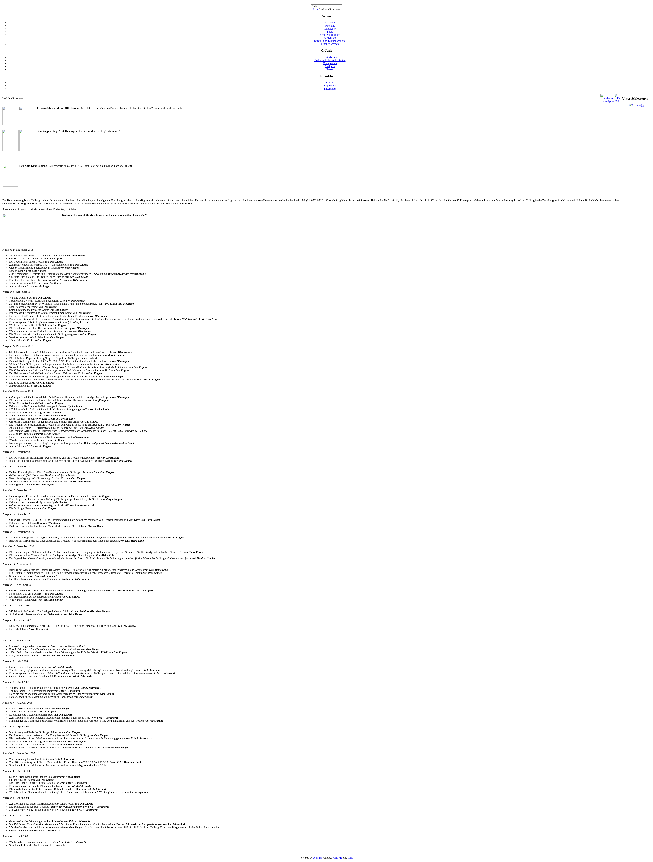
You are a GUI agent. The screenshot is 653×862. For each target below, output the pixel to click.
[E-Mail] (617, 101)
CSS (350, 857)
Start (315, 9)
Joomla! (317, 857)
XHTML (337, 857)
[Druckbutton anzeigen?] (607, 101)
